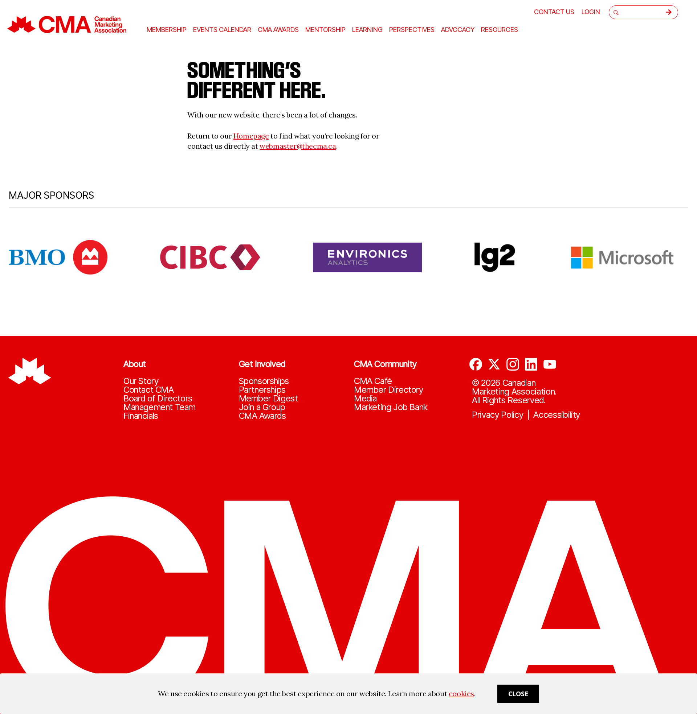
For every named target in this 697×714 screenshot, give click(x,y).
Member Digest (268, 398)
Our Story (140, 381)
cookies (461, 693)
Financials (140, 416)
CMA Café (373, 381)
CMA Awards (262, 416)
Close (518, 693)
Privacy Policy (497, 414)
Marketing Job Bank (391, 407)
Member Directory (388, 389)
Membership (167, 29)
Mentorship (325, 29)
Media (365, 398)
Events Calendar (222, 29)
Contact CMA (148, 389)
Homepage (251, 135)
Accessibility (556, 414)
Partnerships (262, 389)
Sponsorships (264, 381)
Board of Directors (157, 398)
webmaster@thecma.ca (298, 145)
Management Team (159, 407)
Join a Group (262, 407)
